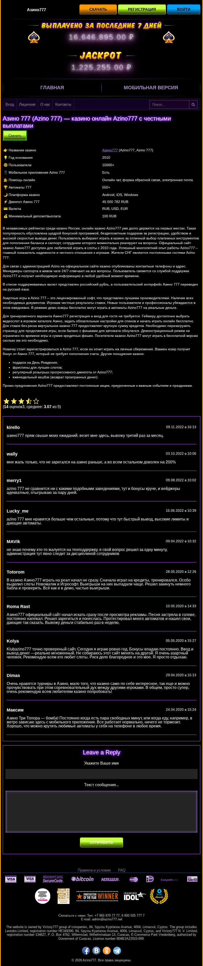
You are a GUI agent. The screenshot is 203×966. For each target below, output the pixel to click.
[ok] (107, 951)
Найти (193, 104)
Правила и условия (94, 870)
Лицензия (27, 104)
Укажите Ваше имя (101, 763)
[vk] (96, 951)
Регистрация (142, 9)
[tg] (117, 951)
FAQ (122, 870)
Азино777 (110, 150)
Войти (183, 9)
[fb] (86, 951)
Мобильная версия (151, 87)
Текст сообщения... (101, 785)
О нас (45, 104)
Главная (52, 87)
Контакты (63, 104)
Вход (9, 104)
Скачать (98, 9)
